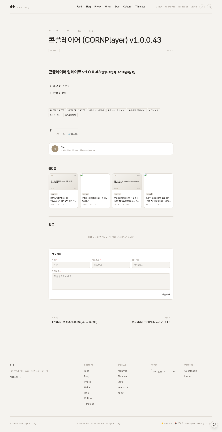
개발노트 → (15, 377)
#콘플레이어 (70, 115)
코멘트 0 (169, 50)
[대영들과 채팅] (214, 424)
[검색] (202, 6)
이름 (54, 260)
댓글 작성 (166, 294)
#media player (77, 110)
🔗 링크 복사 (73, 134)
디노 (79, 30)
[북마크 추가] (51, 130)
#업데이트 (154, 110)
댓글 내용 (56, 271)
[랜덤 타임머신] (209, 6)
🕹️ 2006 (178, 423)
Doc (117, 6)
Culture (127, 6)
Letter (187, 376)
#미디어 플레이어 (137, 110)
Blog (88, 6)
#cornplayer (57, 110)
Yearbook (123, 387)
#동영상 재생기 (96, 110)
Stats (194, 7)
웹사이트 (135, 260)
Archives (170, 7)
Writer (108, 6)
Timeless (140, 6)
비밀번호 (96, 260)
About (159, 7)
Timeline (183, 7)
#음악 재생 (55, 115)
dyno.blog (23, 7)
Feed (79, 6)
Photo (98, 6)
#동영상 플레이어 (116, 110)
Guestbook (190, 371)
